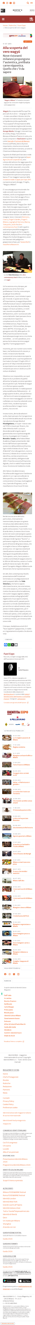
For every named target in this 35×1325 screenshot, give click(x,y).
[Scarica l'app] (9, 1280)
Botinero (25, 217)
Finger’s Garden (14, 219)
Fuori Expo (22, 25)
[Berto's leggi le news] (17, 11)
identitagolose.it (9, 694)
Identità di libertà (10, 1214)
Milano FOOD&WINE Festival (14, 1192)
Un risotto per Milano (11, 1221)
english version (27, 41)
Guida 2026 (8, 1239)
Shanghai (7, 1224)
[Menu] (3, 19)
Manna (27, 222)
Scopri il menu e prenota (13, 1180)
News (5, 1093)
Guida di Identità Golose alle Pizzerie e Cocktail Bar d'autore (17, 696)
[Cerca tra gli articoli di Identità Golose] (28, 2)
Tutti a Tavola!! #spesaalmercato (16, 1211)
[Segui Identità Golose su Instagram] (7, 2)
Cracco (5, 219)
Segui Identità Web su (12, 968)
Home (5, 25)
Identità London (9, 1198)
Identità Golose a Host (11, 1208)
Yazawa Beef (24, 242)
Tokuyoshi (7, 224)
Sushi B (14, 224)
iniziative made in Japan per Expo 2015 (17, 180)
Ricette (6, 1080)
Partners (6, 1090)
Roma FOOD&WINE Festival (14, 1195)
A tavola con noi (9, 1227)
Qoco (5, 1217)
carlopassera (21, 699)
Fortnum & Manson (22, 141)
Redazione (7, 1086)
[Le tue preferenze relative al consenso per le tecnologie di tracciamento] (2, 994)
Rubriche (12, 25)
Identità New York (10, 1202)
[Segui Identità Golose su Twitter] (10, 2)
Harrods (10, 141)
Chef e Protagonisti (10, 1077)
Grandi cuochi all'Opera (12, 1205)
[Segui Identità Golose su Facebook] (3, 2)
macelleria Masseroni (11, 244)
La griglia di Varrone (16, 222)
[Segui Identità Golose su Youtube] (14, 2)
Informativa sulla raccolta (8, 1323)
